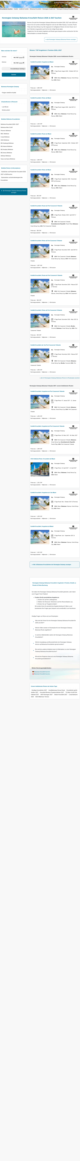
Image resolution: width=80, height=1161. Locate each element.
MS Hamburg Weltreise (7, 143)
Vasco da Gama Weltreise (8, 159)
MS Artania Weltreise (6, 146)
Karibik (16, 9)
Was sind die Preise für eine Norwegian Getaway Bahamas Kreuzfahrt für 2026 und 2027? (55, 621)
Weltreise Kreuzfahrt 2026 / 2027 (10, 124)
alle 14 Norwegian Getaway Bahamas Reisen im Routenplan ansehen (60, 378)
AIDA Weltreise (5, 140)
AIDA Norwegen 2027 (46, 694)
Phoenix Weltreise (6, 130)
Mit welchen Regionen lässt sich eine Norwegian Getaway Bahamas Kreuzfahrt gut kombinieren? (54, 657)
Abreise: (4, 62)
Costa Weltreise (5, 137)
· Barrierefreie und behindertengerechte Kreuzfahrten (11, 179)
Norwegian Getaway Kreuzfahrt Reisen (67, 9)
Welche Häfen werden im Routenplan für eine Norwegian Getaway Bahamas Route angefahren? (53, 629)
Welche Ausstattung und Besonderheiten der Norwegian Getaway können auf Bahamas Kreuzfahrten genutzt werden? (53, 643)
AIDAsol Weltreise (6, 155)
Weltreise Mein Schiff (6, 127)
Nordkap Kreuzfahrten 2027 (39, 690)
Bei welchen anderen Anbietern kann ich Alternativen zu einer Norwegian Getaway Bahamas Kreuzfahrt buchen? (55, 650)
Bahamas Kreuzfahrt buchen (42, 671)
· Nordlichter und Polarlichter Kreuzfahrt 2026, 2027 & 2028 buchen (13, 173)
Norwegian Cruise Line (48, 9)
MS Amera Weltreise (6, 152)
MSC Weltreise (5, 133)
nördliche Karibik (24, 9)
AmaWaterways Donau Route (57, 690)
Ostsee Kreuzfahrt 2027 (60, 694)
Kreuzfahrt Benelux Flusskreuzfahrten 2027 (52, 692)
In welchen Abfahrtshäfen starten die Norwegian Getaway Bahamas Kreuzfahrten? (54, 636)
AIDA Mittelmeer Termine (42, 696)
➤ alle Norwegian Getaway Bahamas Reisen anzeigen (61, 39)
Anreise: (4, 56)
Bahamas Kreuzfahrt (35, 9)
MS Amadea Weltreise (7, 149)
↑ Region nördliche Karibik (8, 92)
